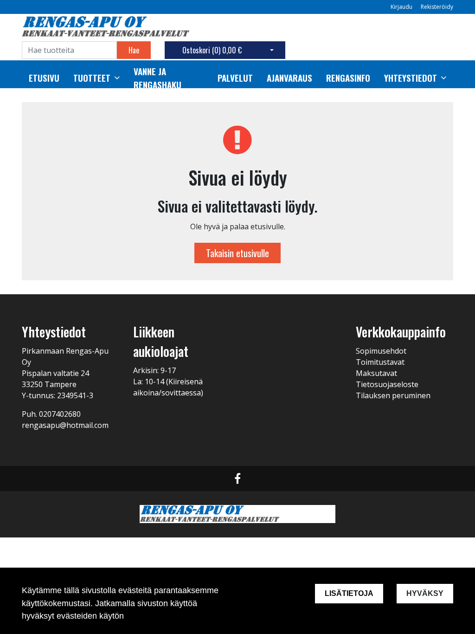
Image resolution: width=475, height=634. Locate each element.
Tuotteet (91, 77)
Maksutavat (376, 373)
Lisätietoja (349, 593)
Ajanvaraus (289, 77)
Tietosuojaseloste (387, 384)
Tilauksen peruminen (393, 395)
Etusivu (44, 77)
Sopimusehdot (381, 351)
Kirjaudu (402, 7)
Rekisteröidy (437, 7)
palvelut (235, 77)
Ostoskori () (212, 50)
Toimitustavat (380, 362)
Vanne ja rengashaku (157, 78)
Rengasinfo (348, 77)
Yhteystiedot (410, 77)
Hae (133, 50)
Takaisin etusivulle (237, 253)
